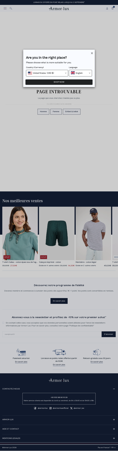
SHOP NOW (59, 82)
